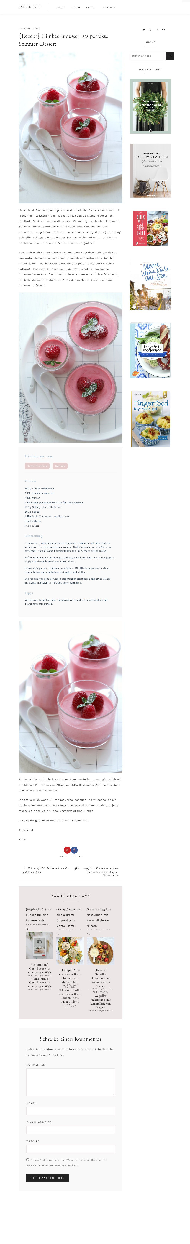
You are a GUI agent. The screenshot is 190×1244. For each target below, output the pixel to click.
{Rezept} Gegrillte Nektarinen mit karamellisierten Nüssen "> (100, 990)
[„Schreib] (164, 29)
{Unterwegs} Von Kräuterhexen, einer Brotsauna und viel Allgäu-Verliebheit (96, 872)
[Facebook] (137, 29)
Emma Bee (30, 7)
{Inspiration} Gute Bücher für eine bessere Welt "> (40, 976)
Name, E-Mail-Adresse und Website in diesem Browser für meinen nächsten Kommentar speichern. (66, 1163)
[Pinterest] (150, 29)
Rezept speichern (37, 465)
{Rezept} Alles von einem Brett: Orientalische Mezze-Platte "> (70, 988)
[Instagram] (157, 29)
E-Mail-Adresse (40, 1122)
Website (32, 1141)
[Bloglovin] (144, 29)
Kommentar (35, 1064)
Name (31, 1103)
